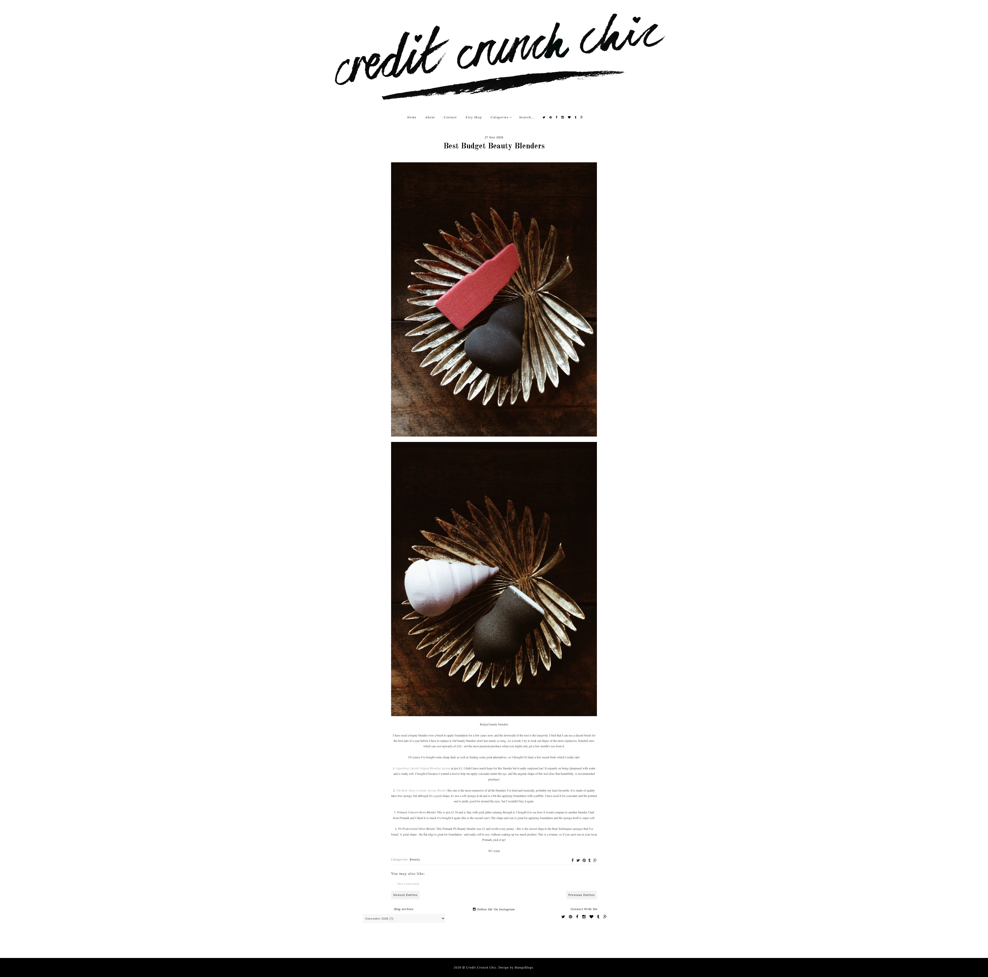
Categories (500, 117)
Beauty (415, 859)
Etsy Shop (474, 117)
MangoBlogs (524, 967)
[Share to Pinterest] (584, 860)
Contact (450, 117)
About (430, 117)
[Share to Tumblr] (589, 860)
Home (412, 117)
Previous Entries (581, 895)
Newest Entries (405, 895)
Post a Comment (408, 884)
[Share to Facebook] (572, 860)
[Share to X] (578, 860)
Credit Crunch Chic (481, 967)
